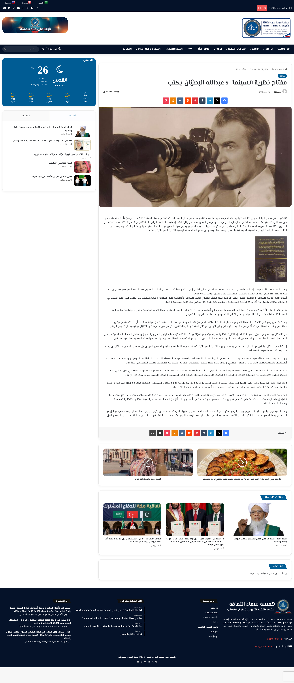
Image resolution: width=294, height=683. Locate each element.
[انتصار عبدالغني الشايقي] (82, 167)
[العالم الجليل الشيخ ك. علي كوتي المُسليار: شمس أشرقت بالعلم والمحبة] (258, 519)
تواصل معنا (213, 636)
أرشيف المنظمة (175, 49)
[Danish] (30, 2)
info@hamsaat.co (263, 646)
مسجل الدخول (268, 573)
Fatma (278, 92)
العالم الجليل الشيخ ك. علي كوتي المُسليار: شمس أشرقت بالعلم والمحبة (260, 540)
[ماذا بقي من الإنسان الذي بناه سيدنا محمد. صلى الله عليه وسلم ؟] (82, 145)
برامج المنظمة (211, 613)
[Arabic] (46, 2)
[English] (13, 2)
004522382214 (274, 639)
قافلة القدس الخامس (208, 627)
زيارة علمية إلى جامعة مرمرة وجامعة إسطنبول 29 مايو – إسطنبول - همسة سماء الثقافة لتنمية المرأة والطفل (39, 621)
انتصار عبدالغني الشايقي (60, 163)
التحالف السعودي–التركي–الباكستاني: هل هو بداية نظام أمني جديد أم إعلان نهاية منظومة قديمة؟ (132, 540)
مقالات (273, 69)
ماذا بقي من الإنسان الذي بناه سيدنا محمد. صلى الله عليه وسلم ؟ (42, 141)
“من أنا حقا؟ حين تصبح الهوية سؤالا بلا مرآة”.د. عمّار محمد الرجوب (62, 154)
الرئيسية (282, 49)
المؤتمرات (213, 632)
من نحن (269, 49)
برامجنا (255, 49)
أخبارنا (215, 622)
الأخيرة (72, 115)
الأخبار (219, 49)
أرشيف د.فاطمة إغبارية (149, 49)
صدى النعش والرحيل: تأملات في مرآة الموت (52, 176)
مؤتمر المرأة (204, 49)
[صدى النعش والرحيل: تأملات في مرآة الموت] (82, 180)
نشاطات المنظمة (237, 49)
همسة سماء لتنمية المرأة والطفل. (161, 657)
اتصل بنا (127, 49)
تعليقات (26, 115)
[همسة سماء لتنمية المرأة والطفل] (266, 28)
